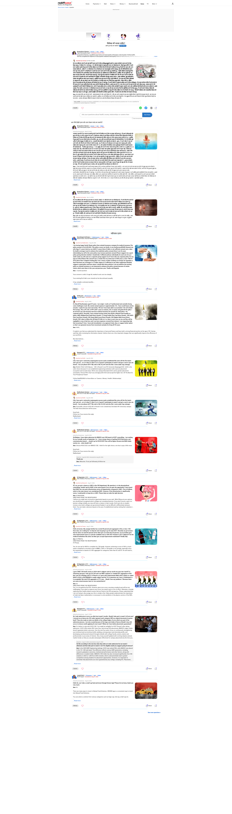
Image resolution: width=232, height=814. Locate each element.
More (153, 4)
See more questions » (154, 712)
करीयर (138, 39)
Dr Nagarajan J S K (82, 477)
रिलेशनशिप (123, 39)
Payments (96, 4)
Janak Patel (80, 675)
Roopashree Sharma (83, 51)
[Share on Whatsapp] (140, 108)
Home (87, 4)
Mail (105, 4)
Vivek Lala (80, 295)
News (112, 4)
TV (148, 4)
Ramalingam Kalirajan (83, 237)
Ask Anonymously (137, 118)
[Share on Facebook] (146, 108)
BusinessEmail (133, 4)
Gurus (142, 4)
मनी (108, 39)
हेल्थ (93, 39)
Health (67, 7)
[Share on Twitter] (151, 108)
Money (122, 4)
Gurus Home (61, 7)
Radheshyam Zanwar (83, 392)
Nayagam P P (81, 352)
